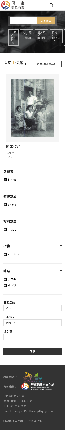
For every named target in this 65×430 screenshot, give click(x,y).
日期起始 (9, 302)
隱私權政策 (35, 421)
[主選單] (59, 5)
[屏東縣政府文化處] (38, 386)
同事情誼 (13, 146)
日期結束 (9, 317)
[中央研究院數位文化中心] (32, 377)
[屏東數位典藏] (15, 5)
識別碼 (7, 331)
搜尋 (51, 5)
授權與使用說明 (13, 421)
